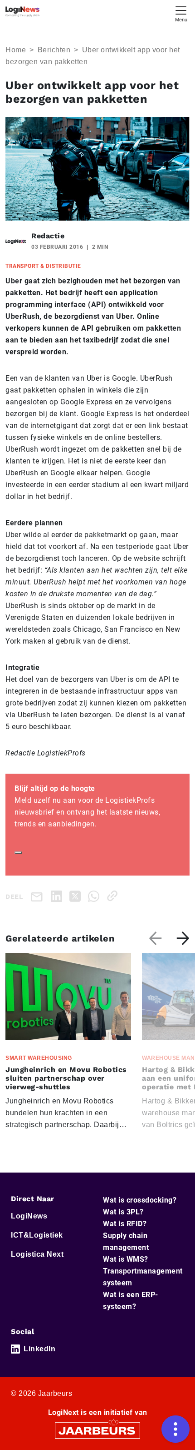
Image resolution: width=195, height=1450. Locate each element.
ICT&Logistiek (37, 1235)
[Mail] (38, 896)
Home (15, 50)
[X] (76, 896)
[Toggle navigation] (181, 13)
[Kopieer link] (114, 895)
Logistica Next (37, 1254)
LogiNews (29, 1216)
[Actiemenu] (175, 1429)
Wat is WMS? (125, 1259)
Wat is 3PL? (123, 1212)
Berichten (54, 50)
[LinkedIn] (58, 896)
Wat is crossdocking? (139, 1200)
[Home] (22, 12)
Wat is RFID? (124, 1223)
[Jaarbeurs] (97, 1430)
